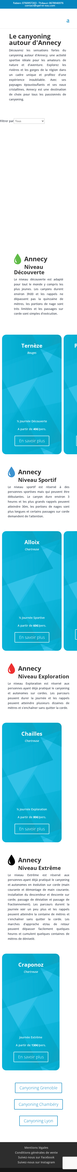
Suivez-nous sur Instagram (36, 1162)
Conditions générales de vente (36, 1152)
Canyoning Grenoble (38, 1088)
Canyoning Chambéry (38, 1104)
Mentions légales (36, 1148)
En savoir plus (32, 441)
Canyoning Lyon (38, 1121)
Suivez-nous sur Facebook (36, 1157)
